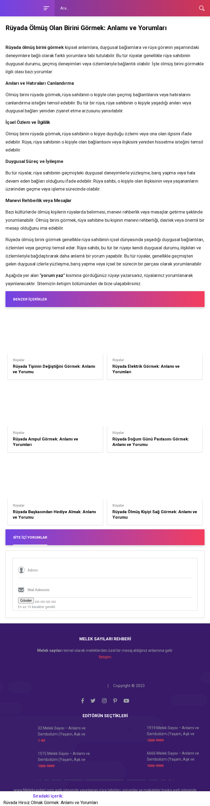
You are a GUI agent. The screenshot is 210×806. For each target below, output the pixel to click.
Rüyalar (19, 360)
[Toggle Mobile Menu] (46, 8)
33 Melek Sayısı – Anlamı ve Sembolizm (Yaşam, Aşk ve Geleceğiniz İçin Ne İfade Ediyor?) (66, 731)
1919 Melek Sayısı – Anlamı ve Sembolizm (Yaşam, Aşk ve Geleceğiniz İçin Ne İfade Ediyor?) (175, 731)
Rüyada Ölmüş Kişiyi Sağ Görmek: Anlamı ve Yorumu (154, 514)
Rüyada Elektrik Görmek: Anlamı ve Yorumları (146, 369)
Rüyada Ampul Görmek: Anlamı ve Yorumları (45, 442)
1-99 (41, 740)
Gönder (26, 600)
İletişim (105, 657)
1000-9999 (155, 740)
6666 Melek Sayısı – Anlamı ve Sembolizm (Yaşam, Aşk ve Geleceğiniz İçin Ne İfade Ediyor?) (175, 756)
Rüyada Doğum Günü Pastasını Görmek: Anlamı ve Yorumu (150, 442)
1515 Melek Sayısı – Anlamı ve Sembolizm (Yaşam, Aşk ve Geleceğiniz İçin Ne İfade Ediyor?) (66, 757)
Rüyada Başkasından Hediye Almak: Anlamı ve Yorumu (54, 514)
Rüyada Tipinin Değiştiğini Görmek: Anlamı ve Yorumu (54, 369)
